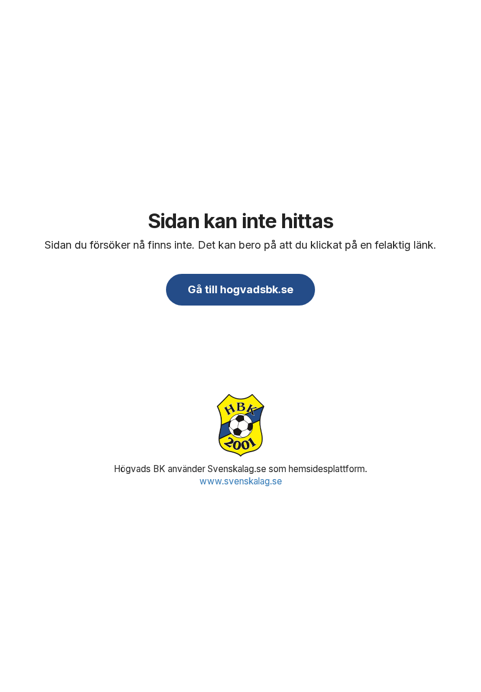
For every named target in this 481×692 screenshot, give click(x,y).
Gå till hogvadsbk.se (240, 289)
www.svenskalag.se (240, 481)
